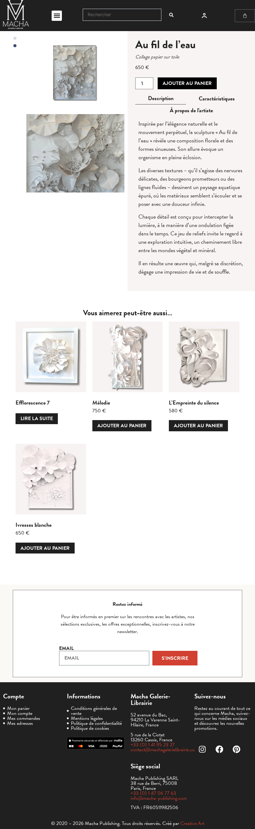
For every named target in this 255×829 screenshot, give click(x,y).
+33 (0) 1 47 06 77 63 (153, 793)
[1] (75, 73)
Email (66, 648)
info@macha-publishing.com (159, 798)
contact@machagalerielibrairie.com (164, 749)
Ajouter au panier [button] (121, 425)
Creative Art (192, 823)
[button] (57, 16)
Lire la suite (37, 418)
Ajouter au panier (187, 83)
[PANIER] (245, 15)
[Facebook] (219, 749)
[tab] (160, 98)
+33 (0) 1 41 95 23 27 (153, 744)
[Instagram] (202, 749)
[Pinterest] (236, 749)
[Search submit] (171, 15)
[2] (75, 153)
